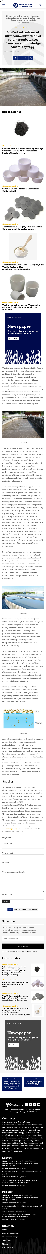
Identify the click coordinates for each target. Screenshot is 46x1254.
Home (8, 16)
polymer (17, 909)
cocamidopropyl (10, 829)
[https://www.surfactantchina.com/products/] (23, 424)
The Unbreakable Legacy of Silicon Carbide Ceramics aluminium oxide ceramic (23, 228)
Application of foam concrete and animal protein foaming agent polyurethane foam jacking (12, 1084)
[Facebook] (15, 58)
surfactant (33, 909)
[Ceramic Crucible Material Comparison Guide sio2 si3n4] (23, 170)
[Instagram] (30, 1104)
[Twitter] (20, 58)
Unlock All (23, 946)
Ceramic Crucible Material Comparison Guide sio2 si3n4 (20, 190)
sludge (24, 909)
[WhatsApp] (30, 58)
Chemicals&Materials (20, 16)
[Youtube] (38, 1104)
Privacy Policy (31, 951)
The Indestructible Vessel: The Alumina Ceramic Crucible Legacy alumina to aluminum (21, 307)
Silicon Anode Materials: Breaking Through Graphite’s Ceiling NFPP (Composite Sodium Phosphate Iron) (22, 150)
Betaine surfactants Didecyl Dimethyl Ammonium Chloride (33, 1083)
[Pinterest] (25, 58)
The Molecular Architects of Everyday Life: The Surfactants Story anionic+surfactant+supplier (23, 267)
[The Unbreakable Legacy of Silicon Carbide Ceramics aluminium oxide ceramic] (23, 208)
